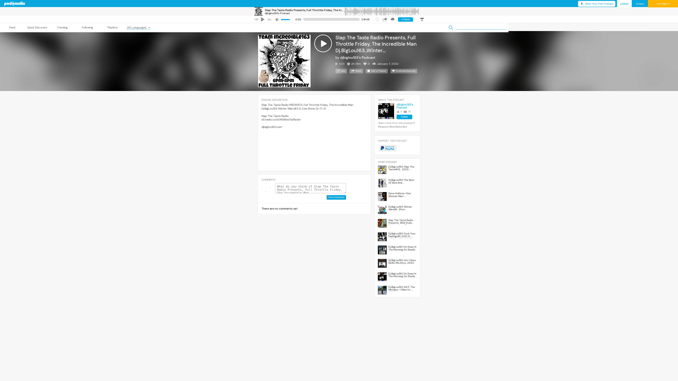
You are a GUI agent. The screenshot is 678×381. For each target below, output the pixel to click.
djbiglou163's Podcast (277, 13)
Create (640, 3)
